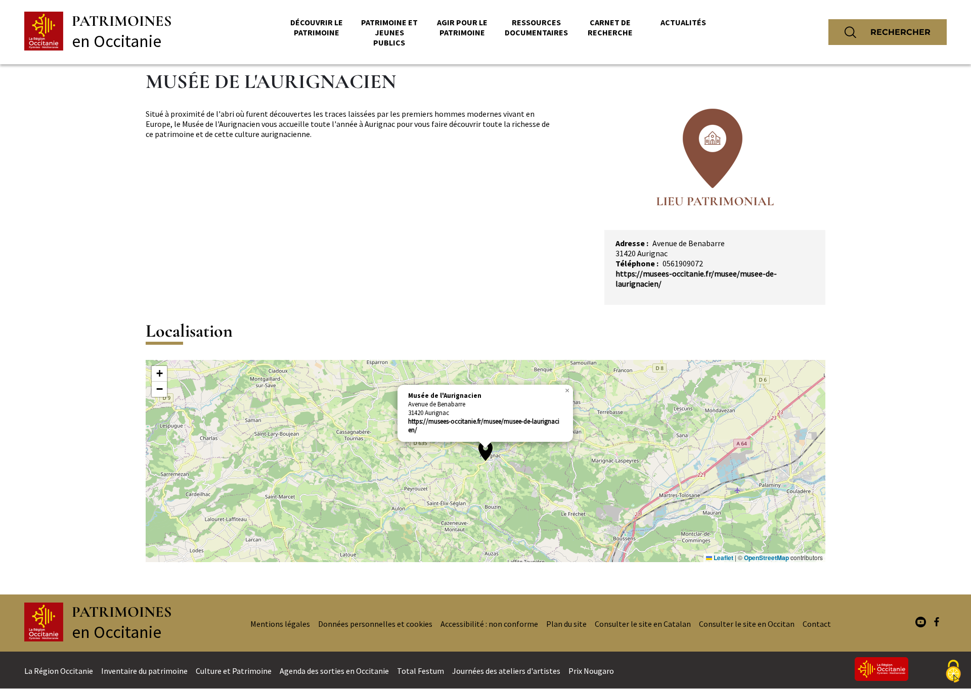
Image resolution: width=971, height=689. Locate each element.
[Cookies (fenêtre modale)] (953, 672)
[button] (485, 451)
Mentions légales (280, 624)
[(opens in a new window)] (920, 623)
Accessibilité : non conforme (489, 624)
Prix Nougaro (591, 671)
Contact (817, 624)
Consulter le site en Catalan (643, 624)
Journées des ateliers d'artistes (506, 671)
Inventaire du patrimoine (144, 671)
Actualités (683, 22)
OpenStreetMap (766, 557)
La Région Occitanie (58, 671)
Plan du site (566, 624)
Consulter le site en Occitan (747, 624)
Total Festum (420, 671)
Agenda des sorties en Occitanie (334, 671)
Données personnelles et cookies (375, 624)
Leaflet (722, 557)
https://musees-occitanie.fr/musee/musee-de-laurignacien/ (483, 426)
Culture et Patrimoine (234, 671)
